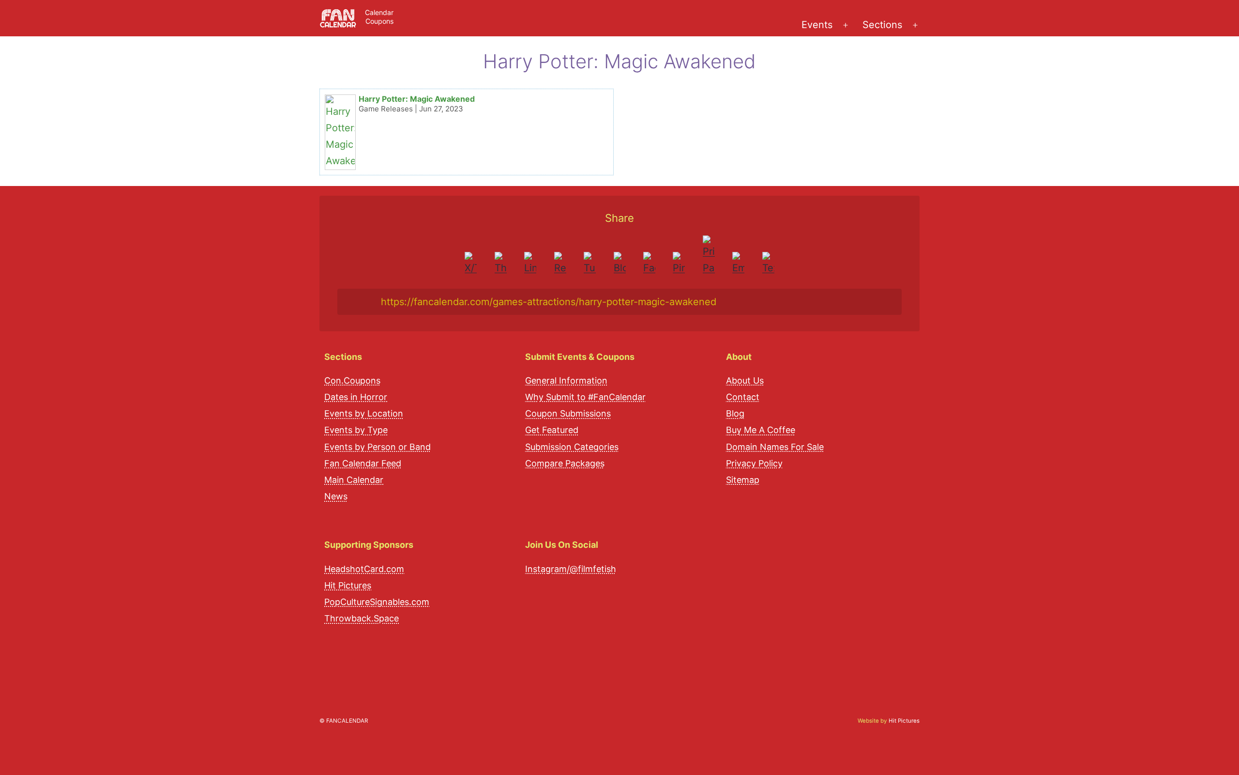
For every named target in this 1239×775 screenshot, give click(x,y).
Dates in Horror (355, 397)
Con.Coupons (352, 380)
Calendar (379, 12)
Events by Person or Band (377, 447)
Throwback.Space (361, 619)
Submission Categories (572, 447)
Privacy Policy (754, 463)
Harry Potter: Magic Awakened (417, 99)
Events (816, 25)
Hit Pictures (347, 585)
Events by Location (363, 414)
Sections (882, 25)
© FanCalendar (343, 720)
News (336, 497)
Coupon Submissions (568, 414)
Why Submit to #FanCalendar (585, 397)
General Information (566, 380)
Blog (735, 414)
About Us (745, 380)
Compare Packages (564, 463)
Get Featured (551, 430)
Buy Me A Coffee (760, 430)
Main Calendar (353, 480)
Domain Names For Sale (775, 447)
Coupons (379, 21)
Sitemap (742, 480)
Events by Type (356, 430)
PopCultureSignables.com (376, 602)
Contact (742, 397)
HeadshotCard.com (364, 569)
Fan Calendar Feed (362, 463)
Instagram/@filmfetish (570, 569)
